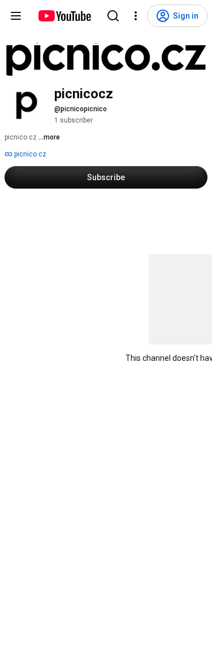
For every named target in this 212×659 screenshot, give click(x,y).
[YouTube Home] (64, 16)
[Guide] (16, 16)
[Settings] (135, 16)
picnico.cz (29, 154)
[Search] (113, 16)
